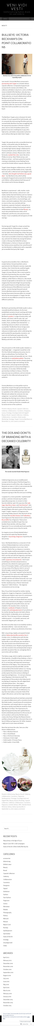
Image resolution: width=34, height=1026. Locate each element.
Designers (27, 411)
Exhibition (6, 891)
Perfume (4, 807)
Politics (5, 915)
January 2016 (7, 996)
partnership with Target (9, 83)
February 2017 (7, 960)
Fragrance (21, 796)
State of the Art (8, 936)
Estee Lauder (22, 417)
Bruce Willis (5, 520)
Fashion (5, 894)
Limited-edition (13, 804)
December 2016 (8, 963)
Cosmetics (20, 411)
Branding (21, 800)
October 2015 (7, 1005)
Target (17, 419)
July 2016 (6, 978)
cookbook (11, 608)
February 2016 (7, 993)
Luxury (4, 413)
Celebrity (4, 411)
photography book (16, 610)
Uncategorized (16, 413)
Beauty (10, 408)
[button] (17, 760)
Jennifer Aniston (15, 515)
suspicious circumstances (13, 559)
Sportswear (6, 933)
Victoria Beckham (24, 419)
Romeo (26, 209)
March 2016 (6, 990)
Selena (10, 807)
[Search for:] (30, 19)
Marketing (5, 419)
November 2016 (8, 966)
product (11, 316)
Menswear (6, 906)
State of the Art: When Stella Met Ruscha (15, 846)
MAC (20, 804)
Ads (7, 800)
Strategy (9, 413)
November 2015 (8, 1002)
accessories (6, 858)
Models (5, 909)
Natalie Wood (26, 804)
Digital (5, 888)
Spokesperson (6, 798)
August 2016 (7, 975)
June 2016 (6, 981)
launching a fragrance (15, 536)
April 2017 (6, 957)
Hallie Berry (26, 515)
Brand (14, 408)
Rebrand (5, 918)
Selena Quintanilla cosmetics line (16, 635)
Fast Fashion (7, 897)
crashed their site (13, 155)
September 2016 (8, 972)
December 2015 (8, 999)
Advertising (11, 794)
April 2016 (6, 987)
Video (5, 945)
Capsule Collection (22, 408)
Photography (7, 912)
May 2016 (6, 984)
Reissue (5, 921)
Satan (14, 505)
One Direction (23, 505)
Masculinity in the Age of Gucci (12, 840)
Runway (5, 927)
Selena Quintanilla (17, 807)
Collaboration (12, 411)
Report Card (7, 924)
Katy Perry (9, 505)
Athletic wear (7, 864)
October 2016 (7, 969)
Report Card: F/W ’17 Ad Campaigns (14, 843)
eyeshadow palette (17, 358)
